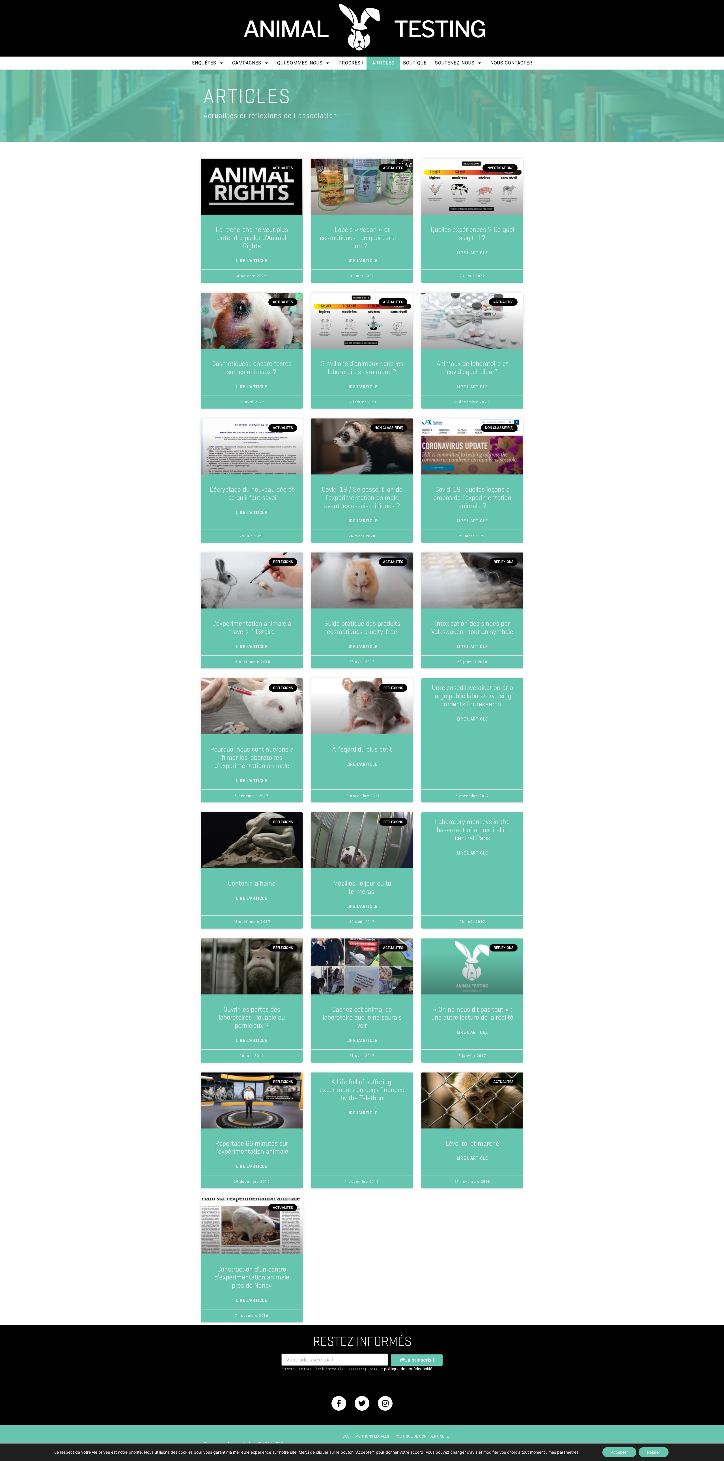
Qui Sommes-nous (300, 63)
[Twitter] (362, 1403)
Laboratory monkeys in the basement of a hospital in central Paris (472, 829)
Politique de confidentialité (422, 1436)
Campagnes (246, 63)
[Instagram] (385, 1403)
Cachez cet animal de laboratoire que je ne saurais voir (362, 1017)
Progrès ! (351, 63)
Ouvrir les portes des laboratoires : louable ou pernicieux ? (252, 1017)
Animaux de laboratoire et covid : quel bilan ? (472, 367)
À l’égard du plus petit (362, 749)
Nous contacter (511, 63)
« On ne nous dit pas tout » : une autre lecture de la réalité (472, 1013)
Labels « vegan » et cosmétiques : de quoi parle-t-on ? (362, 237)
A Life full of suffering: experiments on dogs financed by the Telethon (362, 1090)
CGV (346, 1436)
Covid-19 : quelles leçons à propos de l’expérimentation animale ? (472, 497)
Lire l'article (251, 260)
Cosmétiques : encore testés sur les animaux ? (252, 367)
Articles (383, 63)
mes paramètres (563, 1452)
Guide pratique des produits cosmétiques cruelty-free (362, 627)
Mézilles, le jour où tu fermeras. (362, 887)
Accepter (619, 1452)
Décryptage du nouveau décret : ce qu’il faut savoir (252, 493)
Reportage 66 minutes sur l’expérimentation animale (251, 1147)
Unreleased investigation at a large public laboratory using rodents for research (472, 695)
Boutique (414, 63)
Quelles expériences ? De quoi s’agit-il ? (472, 233)
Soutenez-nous (455, 63)
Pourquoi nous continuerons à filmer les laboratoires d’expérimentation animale (252, 757)
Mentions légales (372, 1436)
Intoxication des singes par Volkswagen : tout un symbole (472, 627)
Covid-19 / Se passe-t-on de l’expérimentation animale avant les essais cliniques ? (362, 497)
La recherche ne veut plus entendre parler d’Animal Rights (252, 237)
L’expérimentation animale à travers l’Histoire (251, 627)
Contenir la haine (251, 883)
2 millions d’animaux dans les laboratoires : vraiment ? (362, 367)
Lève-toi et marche (472, 1143)
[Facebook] (338, 1403)
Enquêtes (204, 63)
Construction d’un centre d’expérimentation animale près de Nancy (251, 1277)
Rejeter (653, 1452)
